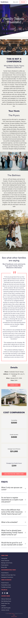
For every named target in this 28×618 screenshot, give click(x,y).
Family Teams (11, 613)
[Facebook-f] (2, 593)
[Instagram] (5, 593)
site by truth (14, 616)
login (14, 615)
